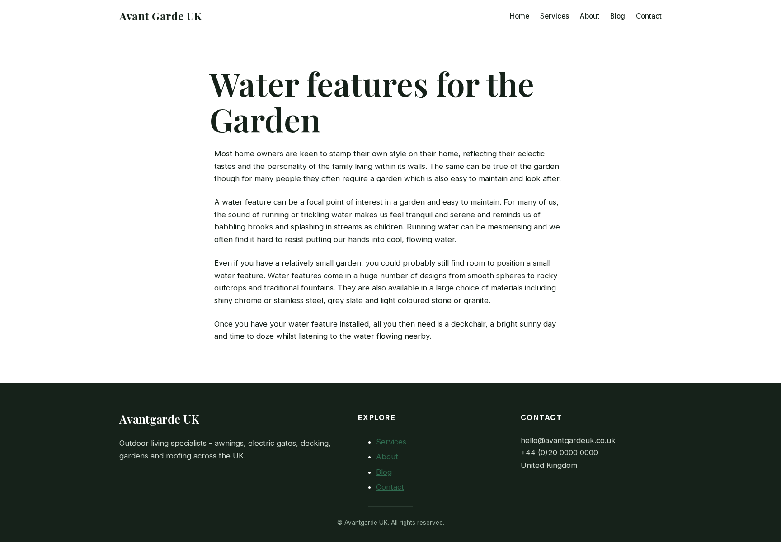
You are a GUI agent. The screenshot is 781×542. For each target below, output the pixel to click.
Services (391, 441)
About (387, 456)
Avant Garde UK (160, 16)
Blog (384, 472)
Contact (390, 486)
